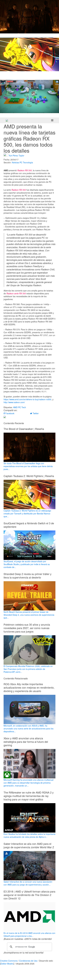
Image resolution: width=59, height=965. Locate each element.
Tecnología (28, 162)
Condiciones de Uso (28, 960)
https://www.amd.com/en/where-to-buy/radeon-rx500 (27, 399)
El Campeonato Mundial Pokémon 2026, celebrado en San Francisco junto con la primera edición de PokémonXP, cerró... (28, 669)
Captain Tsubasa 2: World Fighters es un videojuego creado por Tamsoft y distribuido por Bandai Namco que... (27, 513)
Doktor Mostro (7, 963)
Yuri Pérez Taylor (16, 155)
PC (21, 162)
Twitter (35, 413)
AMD (15, 407)
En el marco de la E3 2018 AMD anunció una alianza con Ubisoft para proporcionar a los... (29, 934)
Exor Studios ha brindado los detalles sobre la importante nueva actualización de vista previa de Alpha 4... (29, 835)
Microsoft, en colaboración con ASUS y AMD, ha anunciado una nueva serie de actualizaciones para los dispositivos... (28, 728)
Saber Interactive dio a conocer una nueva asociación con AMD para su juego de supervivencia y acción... (28, 883)
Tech (23, 407)
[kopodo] (7, 120)
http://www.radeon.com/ (14, 402)
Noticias (15, 162)
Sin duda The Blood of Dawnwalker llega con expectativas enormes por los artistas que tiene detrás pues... (28, 466)
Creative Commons (8, 960)
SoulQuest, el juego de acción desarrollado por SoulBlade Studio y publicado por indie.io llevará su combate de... (27, 564)
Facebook (9, 413)
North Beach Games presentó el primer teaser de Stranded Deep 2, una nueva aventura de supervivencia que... (29, 614)
